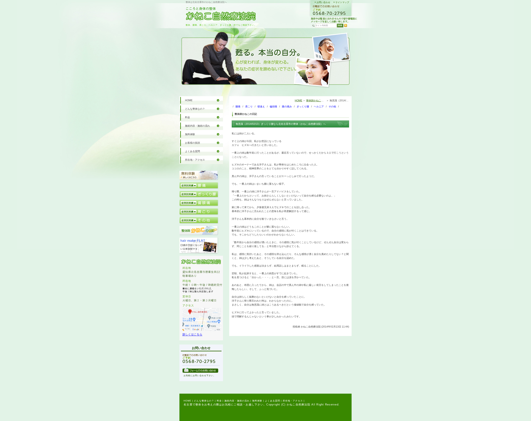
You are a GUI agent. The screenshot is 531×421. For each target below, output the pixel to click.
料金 (187, 117)
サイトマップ (342, 2)
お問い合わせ (323, 2)
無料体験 (190, 134)
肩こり (249, 106)
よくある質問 (192, 151)
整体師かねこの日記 (317, 100)
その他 (332, 106)
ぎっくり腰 (303, 106)
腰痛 (237, 106)
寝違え (261, 106)
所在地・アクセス (195, 159)
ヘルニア (319, 106)
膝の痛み (287, 106)
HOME (298, 100)
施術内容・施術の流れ (197, 125)
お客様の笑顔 (192, 142)
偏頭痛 (273, 106)
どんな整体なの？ (195, 108)
